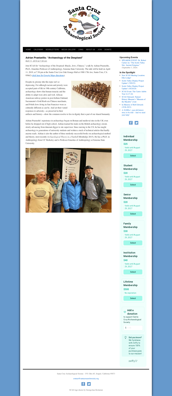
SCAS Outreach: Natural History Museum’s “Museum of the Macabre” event (134, 99)
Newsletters (52, 49)
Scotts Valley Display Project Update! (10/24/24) (133, 87)
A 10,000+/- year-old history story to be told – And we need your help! (133, 112)
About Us (90, 49)
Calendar (38, 49)
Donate (108, 49)
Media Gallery (69, 49)
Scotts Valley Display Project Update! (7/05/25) (133, 81)
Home (28, 49)
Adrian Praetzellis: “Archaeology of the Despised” (54, 57)
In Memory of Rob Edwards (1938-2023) (132, 105)
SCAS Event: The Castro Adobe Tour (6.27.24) (134, 92)
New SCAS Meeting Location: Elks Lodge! (133, 76)
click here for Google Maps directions (48, 75)
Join (100, 49)
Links (80, 49)
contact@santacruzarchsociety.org (86, 378)
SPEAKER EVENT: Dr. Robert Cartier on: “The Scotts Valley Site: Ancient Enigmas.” (134, 62)
